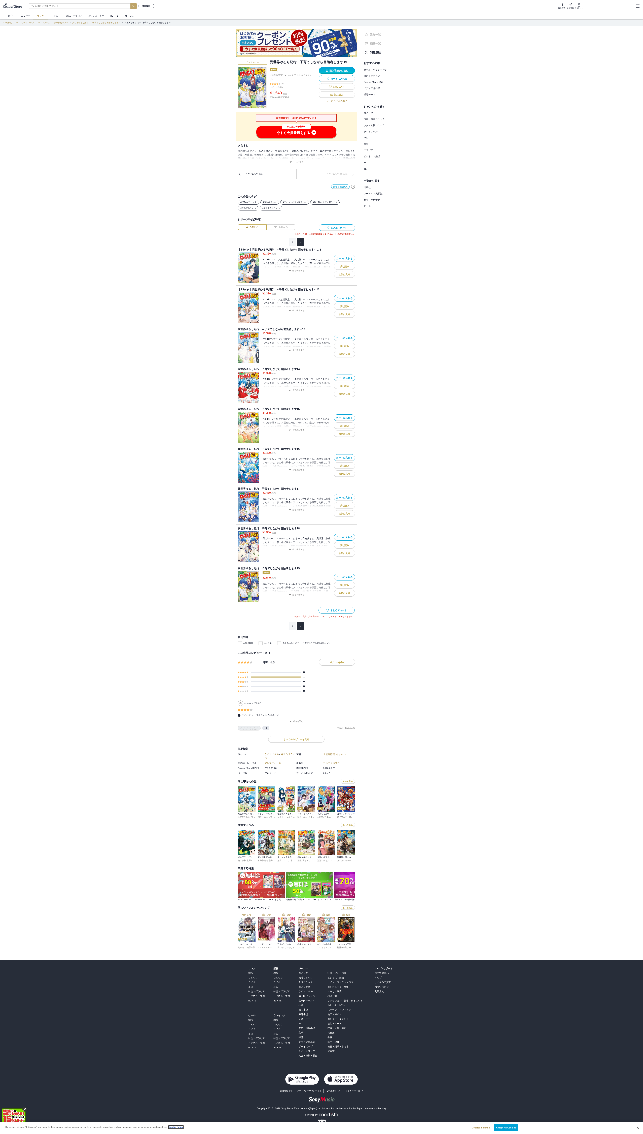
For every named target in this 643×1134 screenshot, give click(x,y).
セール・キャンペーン (375, 69)
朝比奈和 (242, 860)
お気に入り (339, 86)
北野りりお (252, 860)
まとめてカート (339, 227)
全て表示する (298, 270)
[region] (321, 1128)
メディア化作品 (372, 88)
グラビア (368, 150)
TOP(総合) (7, 22)
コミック (368, 113)
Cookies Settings (481, 1127)
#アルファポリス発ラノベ (294, 202)
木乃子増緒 (263, 860)
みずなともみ (244, 817)
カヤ (299, 947)
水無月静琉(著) (276, 75)
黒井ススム (274, 860)
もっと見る (298, 162)
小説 (366, 137)
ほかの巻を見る (339, 101)
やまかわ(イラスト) (293, 75)
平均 (266, 662)
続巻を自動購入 (340, 187)
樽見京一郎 (342, 947)
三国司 (320, 817)
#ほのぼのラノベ (248, 208)
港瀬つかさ (322, 860)
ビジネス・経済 (372, 156)
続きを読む (298, 721)
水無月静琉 (248, 643)
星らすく (306, 860)
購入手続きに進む (339, 70)
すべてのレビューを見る (296, 739)
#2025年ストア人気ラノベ (325, 202)
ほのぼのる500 (344, 860)
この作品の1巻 (254, 174)
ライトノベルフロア (25, 22)
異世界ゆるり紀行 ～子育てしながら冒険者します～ (96, 22)
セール (367, 206)
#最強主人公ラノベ (271, 208)
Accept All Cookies (506, 1127)
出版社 (367, 187)
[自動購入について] (353, 187)
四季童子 (251, 947)
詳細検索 (146, 6)
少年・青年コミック (374, 119)
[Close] (637, 1127)
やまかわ (268, 643)
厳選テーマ (369, 94)
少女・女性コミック (374, 125)
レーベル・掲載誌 (373, 193)
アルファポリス (273, 763)
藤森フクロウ (283, 860)
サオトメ (281, 817)
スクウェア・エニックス (348, 817)
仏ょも (290, 817)
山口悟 (280, 947)
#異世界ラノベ (269, 202)
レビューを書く (277, 87)
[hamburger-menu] (638, 6)
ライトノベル (44, 22)
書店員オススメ (372, 76)
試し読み (339, 94)
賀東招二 (242, 947)
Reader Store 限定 (373, 82)
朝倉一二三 (263, 817)
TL (365, 168)
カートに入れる (339, 78)
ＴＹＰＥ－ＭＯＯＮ (267, 947)
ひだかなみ (289, 947)
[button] (354, 1091)
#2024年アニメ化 (248, 202)
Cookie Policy (176, 1127)
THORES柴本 (354, 947)
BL (365, 162)
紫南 (299, 860)
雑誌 (366, 144)
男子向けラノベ (61, 22)
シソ (330, 860)
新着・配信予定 (372, 199)
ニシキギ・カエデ (325, 947)
